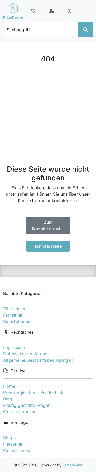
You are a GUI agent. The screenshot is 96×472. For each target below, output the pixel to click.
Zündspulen (14, 308)
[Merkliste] (33, 11)
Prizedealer (72, 465)
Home (9, 386)
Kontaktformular (19, 411)
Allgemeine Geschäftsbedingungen (38, 360)
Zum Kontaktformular (48, 225)
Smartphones (16, 321)
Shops (9, 437)
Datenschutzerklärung (25, 353)
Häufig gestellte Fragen (26, 405)
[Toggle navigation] (86, 11)
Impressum (14, 347)
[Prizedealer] (13, 11)
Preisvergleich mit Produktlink (33, 392)
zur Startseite (48, 246)
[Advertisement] (48, 114)
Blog (7, 399)
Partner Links (16, 450)
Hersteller (13, 444)
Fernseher (13, 315)
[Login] (51, 11)
